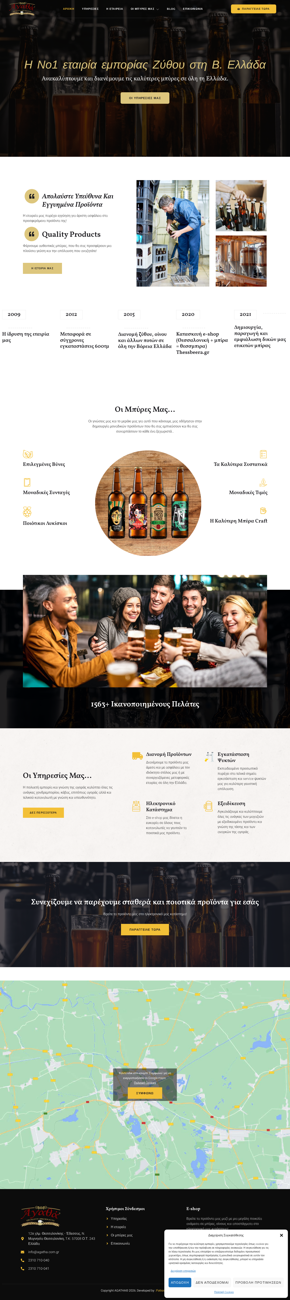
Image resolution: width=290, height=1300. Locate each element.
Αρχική (69, 8)
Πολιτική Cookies (224, 1292)
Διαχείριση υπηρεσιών (183, 1271)
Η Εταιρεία (114, 8)
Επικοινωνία (193, 8)
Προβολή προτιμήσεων (258, 1282)
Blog (171, 8)
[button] (281, 1235)
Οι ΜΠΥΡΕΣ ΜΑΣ (142, 8)
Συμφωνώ (144, 1093)
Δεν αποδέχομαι (212, 1282)
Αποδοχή (180, 1282)
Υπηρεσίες (90, 8)
